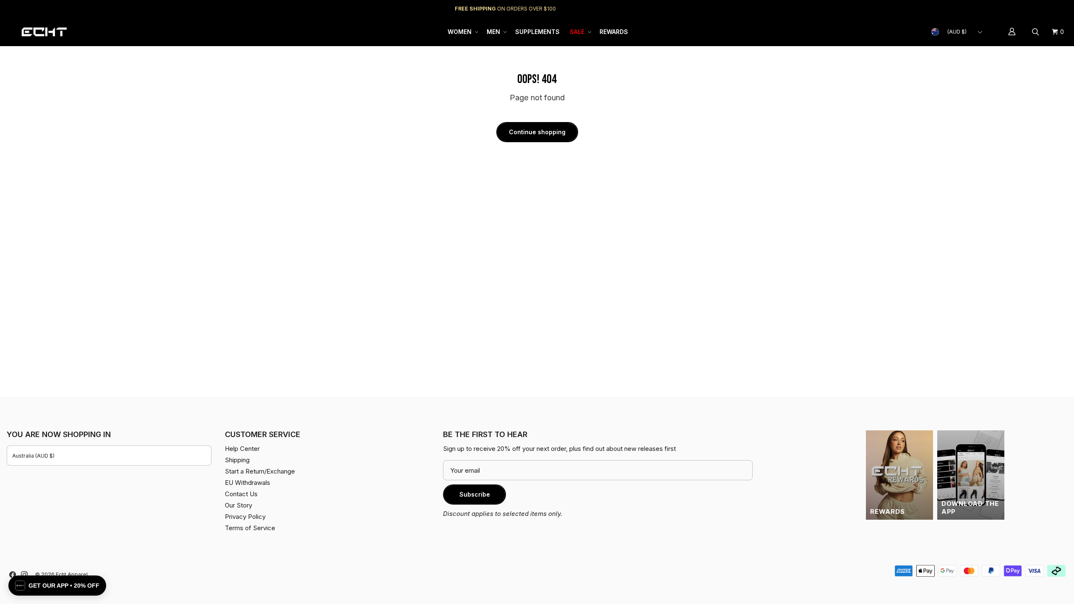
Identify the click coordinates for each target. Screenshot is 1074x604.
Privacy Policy (245, 517)
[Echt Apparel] (44, 31)
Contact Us (241, 494)
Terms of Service (250, 528)
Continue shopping (537, 131)
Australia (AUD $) (33, 456)
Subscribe (474, 494)
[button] (462, 32)
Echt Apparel (72, 574)
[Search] (1036, 32)
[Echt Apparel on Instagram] (24, 575)
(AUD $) (957, 32)
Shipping (996, 8)
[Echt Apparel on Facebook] (12, 575)
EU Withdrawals (247, 483)
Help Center (1039, 8)
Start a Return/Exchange (260, 471)
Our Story (238, 505)
